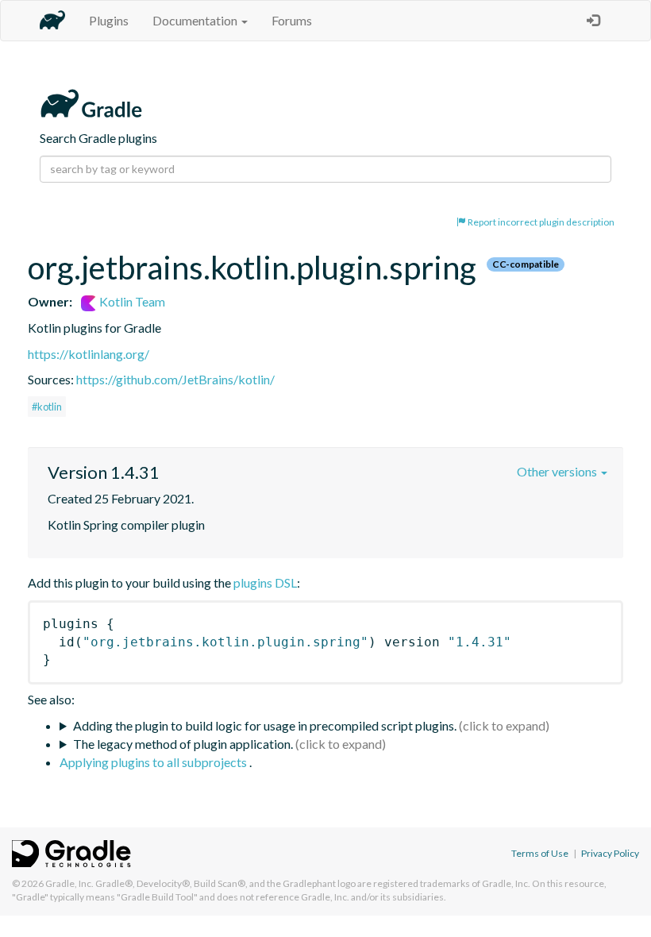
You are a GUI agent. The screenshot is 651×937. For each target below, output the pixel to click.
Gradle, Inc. (69, 883)
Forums (292, 20)
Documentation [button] (196, 20)
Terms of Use (539, 853)
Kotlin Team (131, 301)
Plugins (109, 20)
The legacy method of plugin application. (183, 743)
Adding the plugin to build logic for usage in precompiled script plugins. (264, 725)
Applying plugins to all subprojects (154, 761)
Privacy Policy (610, 853)
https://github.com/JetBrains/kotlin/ (175, 379)
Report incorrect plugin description (540, 222)
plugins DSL (265, 582)
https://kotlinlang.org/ (88, 353)
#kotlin (47, 406)
